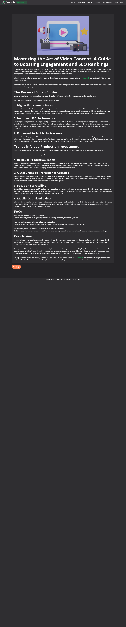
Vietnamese (20, 2)
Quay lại (16, 267)
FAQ (116, 2)
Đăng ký (72, 2)
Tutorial (97, 2)
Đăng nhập (81, 2)
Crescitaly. (79, 258)
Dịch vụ (89, 2)
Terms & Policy (107, 2)
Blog (121, 2)
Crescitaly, (86, 78)
